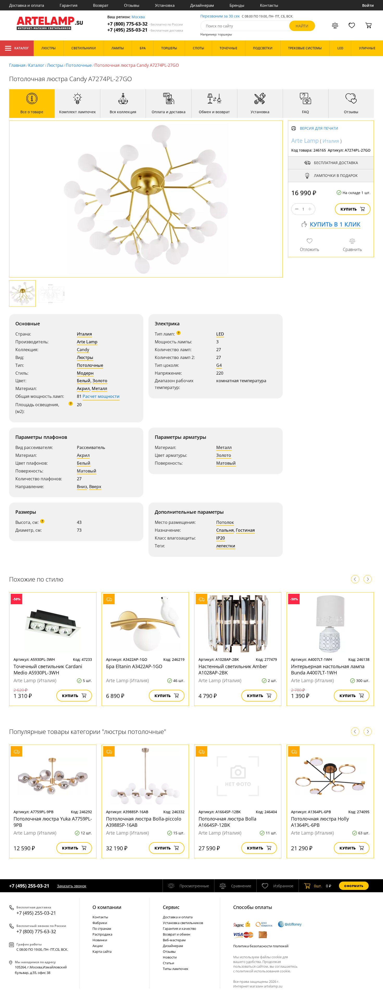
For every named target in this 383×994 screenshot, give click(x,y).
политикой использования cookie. (263, 971)
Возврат (100, 5)
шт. (318, 885)
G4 (219, 365)
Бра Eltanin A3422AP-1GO (134, 666)
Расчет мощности (101, 396)
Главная (17, 65)
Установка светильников (183, 922)
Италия (84, 334)
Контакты (269, 5)
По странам (101, 928)
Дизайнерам (202, 5)
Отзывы (131, 5)
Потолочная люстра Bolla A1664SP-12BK (227, 822)
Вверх (95, 486)
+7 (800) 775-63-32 (145, 24)
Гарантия (68, 5)
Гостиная (245, 530)
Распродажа (102, 934)
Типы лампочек (175, 968)
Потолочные (79, 65)
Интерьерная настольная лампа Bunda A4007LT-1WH (328, 669)
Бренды (237, 5)
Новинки (99, 940)
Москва (138, 17)
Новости (170, 957)
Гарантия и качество (179, 928)
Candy (83, 349)
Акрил (83, 388)
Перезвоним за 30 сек (220, 16)
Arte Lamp (87, 342)
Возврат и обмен (176, 934)
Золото (99, 381)
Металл (99, 388)
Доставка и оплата (26, 5)
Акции (97, 945)
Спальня (225, 530)
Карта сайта (102, 951)
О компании (106, 907)
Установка (165, 5)
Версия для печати (319, 128)
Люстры (55, 65)
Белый (83, 381)
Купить (349, 209)
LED (220, 334)
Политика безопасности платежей (260, 946)
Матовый (86, 471)
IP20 (220, 538)
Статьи (168, 963)
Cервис (171, 907)
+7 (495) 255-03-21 (145, 30)
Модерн (85, 373)
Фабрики (99, 922)
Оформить (353, 886)
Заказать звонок (71, 885)
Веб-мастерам (174, 940)
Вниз (82, 486)
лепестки (225, 546)
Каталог (21, 48)
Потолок (225, 522)
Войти (368, 5)
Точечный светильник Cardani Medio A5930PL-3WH (48, 669)
